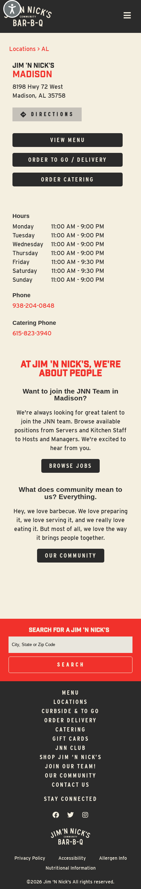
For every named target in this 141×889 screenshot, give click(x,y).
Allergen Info (113, 858)
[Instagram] (85, 815)
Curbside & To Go (70, 711)
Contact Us (71, 784)
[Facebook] (55, 815)
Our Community (70, 775)
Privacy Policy (29, 858)
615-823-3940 (31, 333)
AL (45, 48)
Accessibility (72, 858)
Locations (22, 48)
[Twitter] (70, 815)
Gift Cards (70, 738)
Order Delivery (70, 720)
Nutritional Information (71, 868)
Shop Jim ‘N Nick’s (71, 757)
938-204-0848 (33, 305)
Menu (70, 692)
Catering (70, 729)
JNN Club (70, 747)
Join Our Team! (70, 766)
